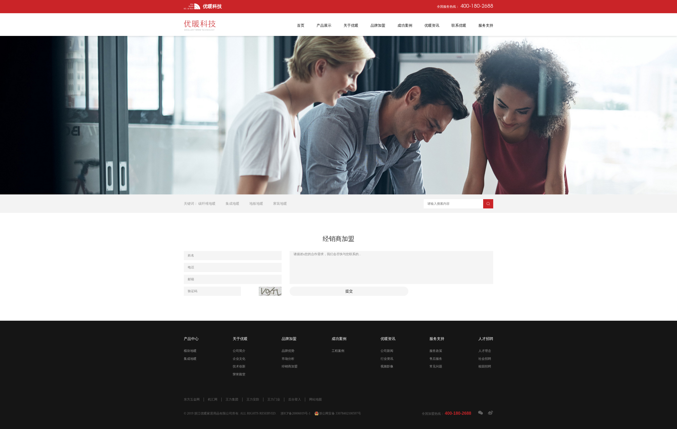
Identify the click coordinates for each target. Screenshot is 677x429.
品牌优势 (288, 351)
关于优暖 (240, 339)
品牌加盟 (289, 339)
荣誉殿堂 (239, 374)
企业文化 (239, 359)
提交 (349, 291)
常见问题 (435, 366)
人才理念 (484, 351)
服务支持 (436, 339)
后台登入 (294, 399)
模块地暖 (190, 351)
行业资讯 (387, 359)
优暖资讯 (388, 339)
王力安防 (252, 399)
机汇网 (212, 399)
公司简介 (239, 351)
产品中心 (191, 339)
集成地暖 (232, 204)
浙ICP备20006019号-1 (295, 413)
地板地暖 (256, 204)
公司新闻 (387, 351)
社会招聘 (484, 359)
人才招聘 (485, 339)
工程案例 (338, 351)
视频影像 (387, 366)
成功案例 (339, 339)
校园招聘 (484, 366)
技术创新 (239, 366)
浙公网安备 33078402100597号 (340, 413)
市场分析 (288, 359)
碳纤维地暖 (207, 204)
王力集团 (232, 399)
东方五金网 (192, 399)
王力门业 (273, 399)
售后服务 (435, 359)
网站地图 (315, 399)
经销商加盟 (290, 366)
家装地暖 (280, 204)
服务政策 (435, 351)
